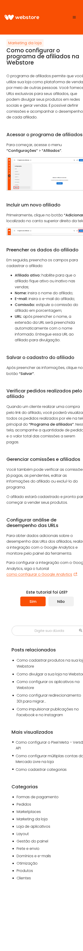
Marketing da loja (25, 43)
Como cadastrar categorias (41, 769)
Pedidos (24, 804)
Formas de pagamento (38, 797)
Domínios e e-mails (34, 856)
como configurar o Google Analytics (39, 574)
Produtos (25, 870)
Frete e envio (28, 848)
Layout (23, 833)
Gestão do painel (32, 841)
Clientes (24, 878)
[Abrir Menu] (74, 17)
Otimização (27, 863)
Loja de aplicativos (33, 826)
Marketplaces (29, 811)
